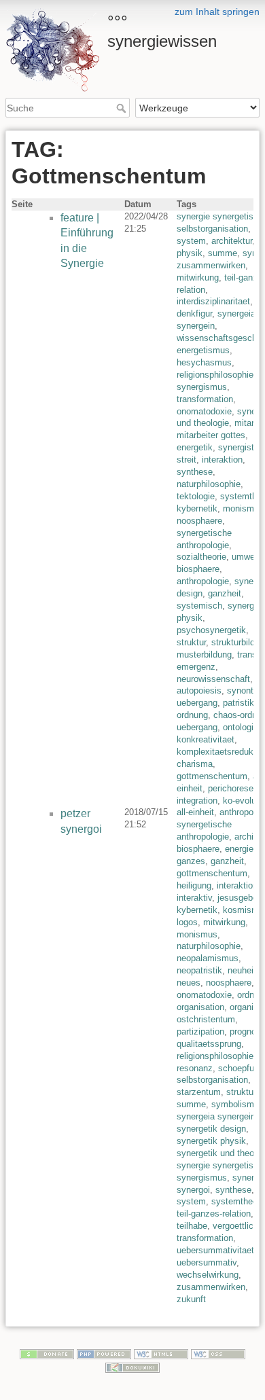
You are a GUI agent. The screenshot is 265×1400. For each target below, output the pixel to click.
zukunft (191, 1299)
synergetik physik (211, 1141)
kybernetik (197, 508)
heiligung (194, 885)
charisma (195, 764)
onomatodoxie (204, 411)
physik (189, 253)
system (191, 241)
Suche (122, 108)
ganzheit (224, 593)
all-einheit (195, 812)
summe (222, 253)
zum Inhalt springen (217, 11)
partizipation (200, 1031)
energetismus (203, 350)
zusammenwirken (211, 265)
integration (197, 800)
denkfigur (194, 313)
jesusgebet (238, 898)
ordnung (192, 715)
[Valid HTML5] (161, 1353)
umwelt (246, 557)
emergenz (196, 667)
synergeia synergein (216, 1116)
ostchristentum (206, 1019)
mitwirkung (198, 277)
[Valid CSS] (218, 1353)
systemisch (199, 605)
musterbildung (204, 654)
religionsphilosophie (215, 375)
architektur (231, 241)
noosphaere (199, 521)
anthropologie (203, 581)
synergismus (202, 387)
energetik (195, 447)
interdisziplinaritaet (213, 301)
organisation (200, 1007)
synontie (243, 690)
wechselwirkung (207, 1275)
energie (239, 849)
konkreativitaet (205, 739)
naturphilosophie (209, 484)
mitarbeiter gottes (211, 435)
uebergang (197, 703)
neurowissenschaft (213, 679)
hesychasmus (204, 362)
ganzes (191, 861)
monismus (243, 508)
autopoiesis (199, 690)
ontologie (240, 727)
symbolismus (237, 1104)
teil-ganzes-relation (214, 1213)
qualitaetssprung (209, 1044)
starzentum (199, 1092)
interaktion (222, 459)
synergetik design (211, 1129)
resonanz (195, 1068)
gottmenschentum (212, 776)
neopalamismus (207, 958)
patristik (238, 703)
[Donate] (47, 1353)
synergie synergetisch (220, 216)
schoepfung (241, 1068)
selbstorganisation (212, 228)
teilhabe (192, 1226)
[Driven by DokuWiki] (132, 1366)
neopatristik (199, 970)
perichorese (230, 788)
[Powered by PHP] (104, 1353)
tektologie (196, 496)
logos (187, 922)
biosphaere (198, 569)
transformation (205, 399)
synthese (195, 472)
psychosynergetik (211, 630)
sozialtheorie (201, 557)
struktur (191, 642)
